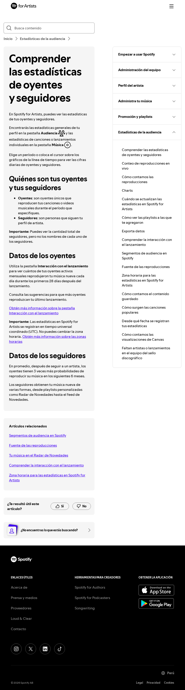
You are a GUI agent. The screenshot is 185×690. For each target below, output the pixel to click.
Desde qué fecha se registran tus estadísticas (145, 323)
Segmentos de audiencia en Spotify (37, 435)
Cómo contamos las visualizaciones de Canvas (143, 337)
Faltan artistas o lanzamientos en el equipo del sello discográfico (146, 352)
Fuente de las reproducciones (33, 445)
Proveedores (21, 608)
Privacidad (153, 683)
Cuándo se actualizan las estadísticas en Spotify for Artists (143, 203)
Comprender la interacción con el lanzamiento (46, 465)
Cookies (169, 683)
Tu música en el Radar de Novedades (38, 455)
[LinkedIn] (45, 648)
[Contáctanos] (88, 530)
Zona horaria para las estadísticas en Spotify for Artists (47, 478)
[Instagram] (16, 648)
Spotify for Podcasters (92, 597)
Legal (139, 683)
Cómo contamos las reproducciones (137, 179)
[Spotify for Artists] (24, 6)
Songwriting (85, 608)
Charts (127, 190)
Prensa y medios (24, 597)
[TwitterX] (30, 648)
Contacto (18, 628)
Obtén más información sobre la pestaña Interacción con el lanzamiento (42, 310)
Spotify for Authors (90, 587)
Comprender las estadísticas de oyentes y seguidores (145, 152)
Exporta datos (133, 230)
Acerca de (19, 587)
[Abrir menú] (171, 6)
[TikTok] (59, 648)
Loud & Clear (21, 618)
